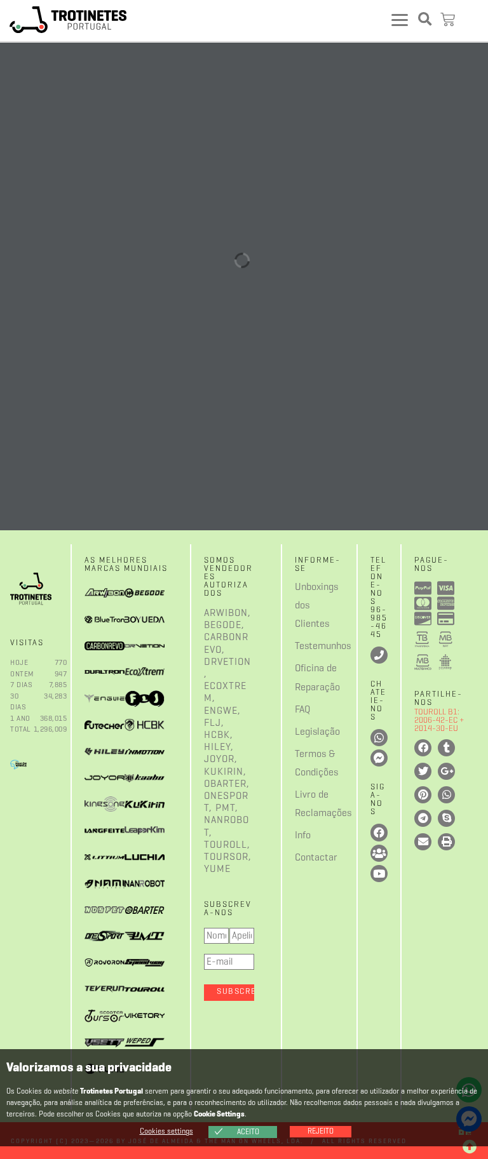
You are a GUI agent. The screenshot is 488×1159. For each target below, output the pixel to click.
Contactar (303, 858)
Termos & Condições (303, 763)
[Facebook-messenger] (379, 758)
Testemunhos (303, 646)
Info (303, 835)
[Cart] (449, 20)
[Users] (379, 853)
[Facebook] (379, 832)
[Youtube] (379, 873)
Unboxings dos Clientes (303, 606)
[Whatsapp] (379, 737)
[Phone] (379, 655)
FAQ (302, 710)
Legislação (303, 732)
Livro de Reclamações (303, 804)
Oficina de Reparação (303, 677)
